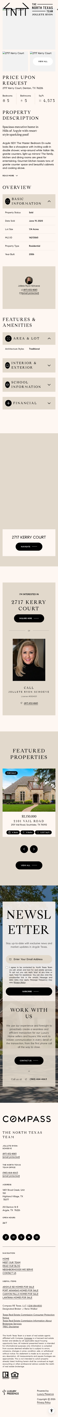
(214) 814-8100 (35, 1305)
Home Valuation (18, 1413)
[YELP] (21, 1237)
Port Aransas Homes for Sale (20, 1290)
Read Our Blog (11, 1266)
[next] (34, 849)
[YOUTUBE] (29, 1237)
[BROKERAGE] (37, 1237)
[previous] (24, 849)
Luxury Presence (45, 1394)
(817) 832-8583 (30, 290)
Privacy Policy (19, 982)
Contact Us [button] (9, 1273)
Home (6, 1258)
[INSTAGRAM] (13, 1237)
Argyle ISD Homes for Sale (18, 1287)
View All (43, 61)
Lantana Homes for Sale (17, 1297)
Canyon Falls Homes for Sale (20, 1294)
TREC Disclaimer (11, 1326)
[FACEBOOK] (6, 1237)
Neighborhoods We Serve (18, 1269)
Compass (28, 1338)
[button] (29, 1061)
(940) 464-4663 (38, 1079)
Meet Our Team (11, 1262)
